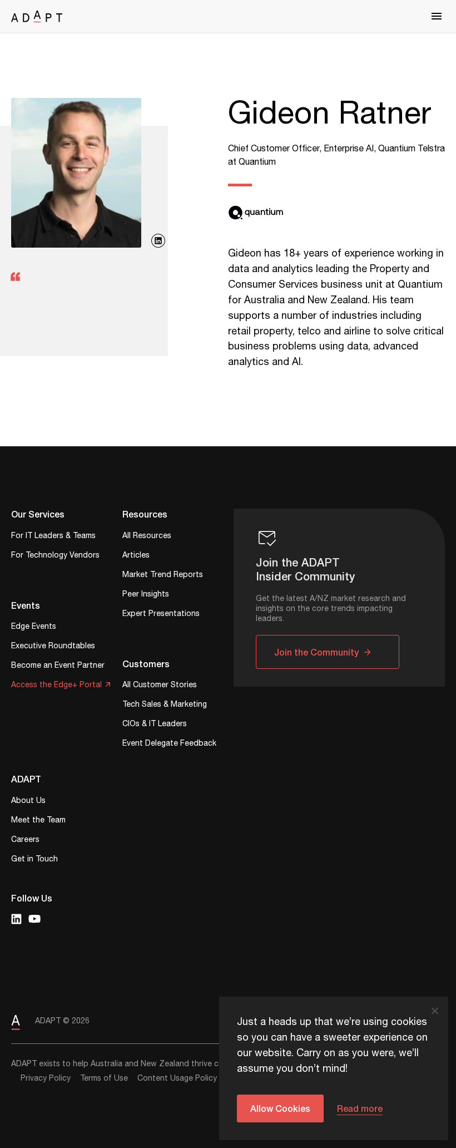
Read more (360, 1108)
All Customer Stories (159, 686)
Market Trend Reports (162, 575)
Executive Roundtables (53, 647)
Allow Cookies (280, 1108)
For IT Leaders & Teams (53, 536)
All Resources (146, 536)
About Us (28, 801)
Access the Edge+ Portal (56, 686)
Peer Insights (145, 595)
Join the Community (316, 652)
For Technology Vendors (55, 556)
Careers (25, 840)
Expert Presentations (161, 614)
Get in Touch (34, 860)
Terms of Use (104, 1078)
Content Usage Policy (177, 1078)
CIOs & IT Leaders (154, 725)
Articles (136, 556)
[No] (434, 1010)
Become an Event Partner (58, 666)
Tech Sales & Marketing (164, 705)
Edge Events (33, 627)
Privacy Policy (46, 1078)
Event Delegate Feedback (169, 744)
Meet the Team (38, 821)
